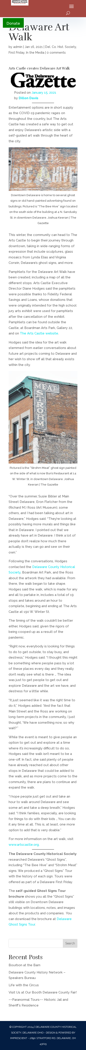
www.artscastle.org (24, 845)
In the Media (35, 52)
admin (17, 47)
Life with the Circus (24, 985)
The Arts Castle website (39, 333)
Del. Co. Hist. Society (60, 47)
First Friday (16, 52)
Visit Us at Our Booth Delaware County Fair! (43, 992)
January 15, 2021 (44, 93)
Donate (13, 23)
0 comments (56, 52)
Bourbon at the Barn (24, 965)
